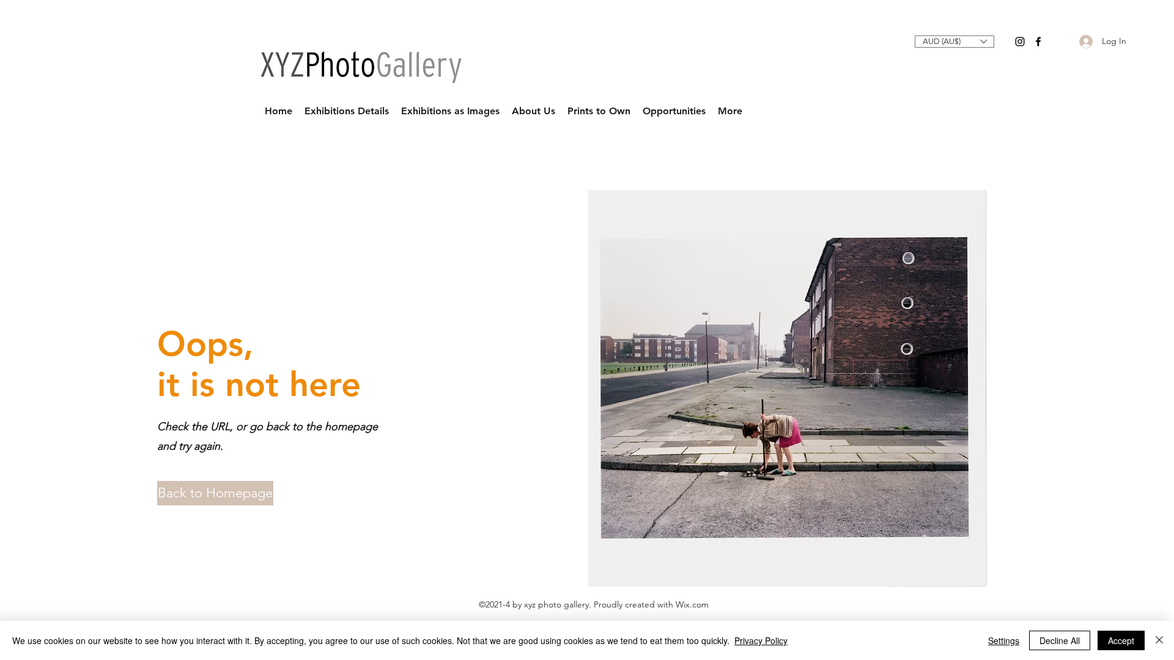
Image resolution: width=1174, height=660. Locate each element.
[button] (954, 41)
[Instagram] (1020, 41)
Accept (1121, 640)
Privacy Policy (761, 640)
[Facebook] (1038, 41)
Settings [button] (1003, 640)
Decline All (1059, 640)
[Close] (1159, 640)
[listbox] (954, 41)
